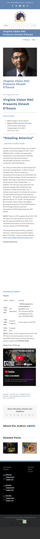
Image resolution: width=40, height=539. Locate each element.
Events (28, 394)
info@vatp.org (29, 2)
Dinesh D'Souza (17, 396)
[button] (4, 448)
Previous (26, 40)
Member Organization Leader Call (10, 477)
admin (6, 394)
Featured (5, 396)
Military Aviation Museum (22, 123)
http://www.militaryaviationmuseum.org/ (18, 238)
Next (33, 40)
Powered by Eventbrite (11, 292)
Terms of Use (19, 519)
